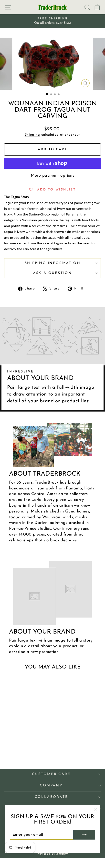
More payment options (52, 175)
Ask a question (52, 273)
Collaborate (51, 797)
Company (51, 785)
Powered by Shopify (52, 853)
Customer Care (51, 774)
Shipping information (53, 263)
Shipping (32, 135)
